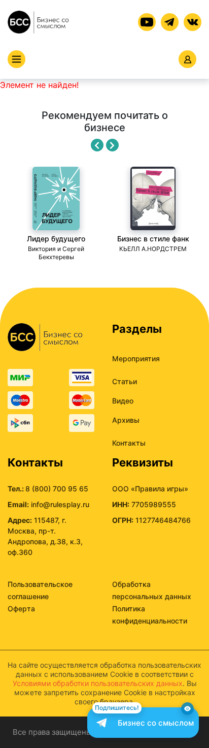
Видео (122, 400)
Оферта (21, 608)
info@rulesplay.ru (60, 504)
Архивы (126, 420)
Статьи (124, 381)
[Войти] (187, 59)
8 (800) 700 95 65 (56, 488)
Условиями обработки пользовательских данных (98, 683)
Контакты (129, 443)
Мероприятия (136, 358)
